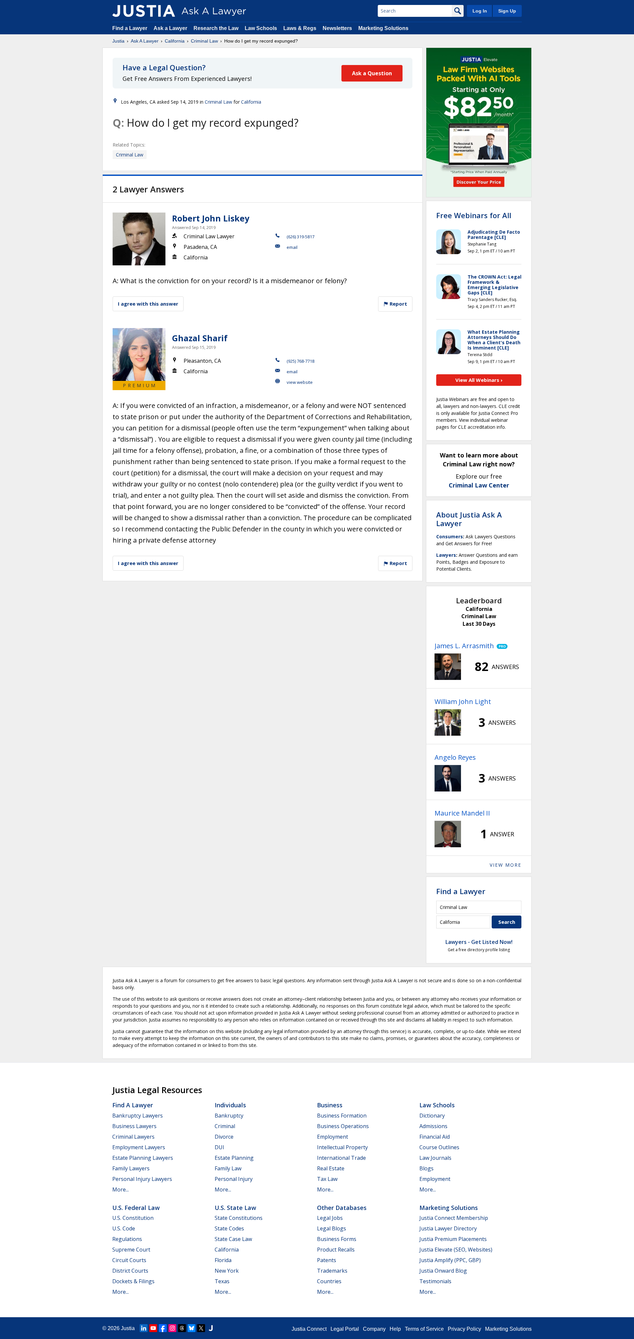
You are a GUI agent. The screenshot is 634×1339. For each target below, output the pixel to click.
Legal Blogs (331, 1228)
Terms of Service (424, 1329)
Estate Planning (234, 1157)
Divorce (224, 1136)
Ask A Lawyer (144, 41)
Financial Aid (434, 1136)
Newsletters (337, 28)
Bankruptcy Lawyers (137, 1115)
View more (505, 865)
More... (120, 1189)
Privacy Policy (464, 1329)
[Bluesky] (191, 1328)
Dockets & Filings (133, 1281)
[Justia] (143, 11)
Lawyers (446, 555)
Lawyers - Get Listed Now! (478, 942)
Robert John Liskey (210, 218)
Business (329, 1105)
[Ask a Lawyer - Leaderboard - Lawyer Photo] (448, 666)
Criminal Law (204, 41)
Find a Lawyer (129, 28)
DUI (219, 1147)
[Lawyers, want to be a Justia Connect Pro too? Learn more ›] (501, 646)
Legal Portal (345, 1329)
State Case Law (233, 1239)
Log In (480, 11)
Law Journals (435, 1157)
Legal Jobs (330, 1218)
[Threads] (182, 1328)
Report (397, 303)
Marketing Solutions (383, 28)
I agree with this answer (148, 303)
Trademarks (332, 1270)
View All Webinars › (479, 380)
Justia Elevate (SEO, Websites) (455, 1249)
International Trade (341, 1157)
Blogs (426, 1168)
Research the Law (216, 28)
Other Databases (342, 1208)
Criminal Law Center (479, 485)
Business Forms (336, 1239)
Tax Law (327, 1179)
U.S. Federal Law (136, 1208)
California (175, 41)
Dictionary (432, 1115)
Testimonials (435, 1281)
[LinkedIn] (144, 1328)
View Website (300, 382)
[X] (201, 1328)
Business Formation (342, 1115)
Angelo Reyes (455, 757)
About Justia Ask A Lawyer (469, 519)
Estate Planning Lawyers (142, 1157)
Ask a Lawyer (171, 28)
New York (227, 1270)
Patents (326, 1260)
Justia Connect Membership (453, 1218)
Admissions (433, 1126)
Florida (223, 1260)
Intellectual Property (342, 1147)
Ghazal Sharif (200, 338)
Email (292, 247)
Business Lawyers (134, 1126)
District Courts (130, 1270)
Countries (329, 1281)
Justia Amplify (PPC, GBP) (450, 1260)
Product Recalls (336, 1249)
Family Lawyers (131, 1168)
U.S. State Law (235, 1208)
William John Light (463, 701)
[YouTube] (153, 1328)
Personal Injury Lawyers (142, 1179)
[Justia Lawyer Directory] (211, 1328)
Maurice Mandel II (462, 813)
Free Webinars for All (473, 215)
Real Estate (330, 1168)
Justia (118, 41)
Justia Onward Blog (443, 1270)
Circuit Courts (129, 1260)
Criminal (225, 1126)
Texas (222, 1281)
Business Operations (343, 1126)
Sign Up (507, 11)
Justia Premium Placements (453, 1239)
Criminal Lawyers (133, 1136)
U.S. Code (123, 1228)
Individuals (230, 1105)
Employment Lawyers (138, 1147)
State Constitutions (239, 1218)
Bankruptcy (229, 1115)
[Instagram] (172, 1328)
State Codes (229, 1228)
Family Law (228, 1168)
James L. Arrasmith (464, 645)
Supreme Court (131, 1249)
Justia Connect (309, 1329)
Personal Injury (234, 1179)
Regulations (127, 1239)
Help (395, 1329)
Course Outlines (439, 1147)
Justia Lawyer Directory (448, 1228)
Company (374, 1329)
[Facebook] (163, 1328)
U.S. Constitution (133, 1218)
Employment (332, 1136)
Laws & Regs (299, 28)
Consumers (449, 536)
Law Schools (261, 28)
